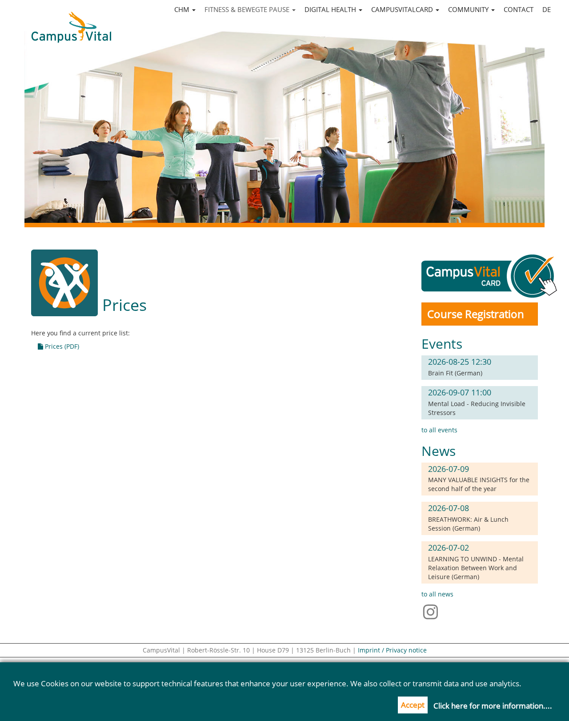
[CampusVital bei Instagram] (432, 611)
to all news (437, 594)
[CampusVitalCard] (491, 275)
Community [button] (469, 9)
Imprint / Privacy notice (392, 650)
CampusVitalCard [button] (403, 9)
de (546, 9)
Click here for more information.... (492, 706)
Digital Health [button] (331, 9)
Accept (413, 705)
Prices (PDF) (61, 346)
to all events (439, 430)
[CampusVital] (71, 23)
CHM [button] (182, 9)
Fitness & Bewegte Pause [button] (247, 9)
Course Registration (475, 313)
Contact (518, 9)
